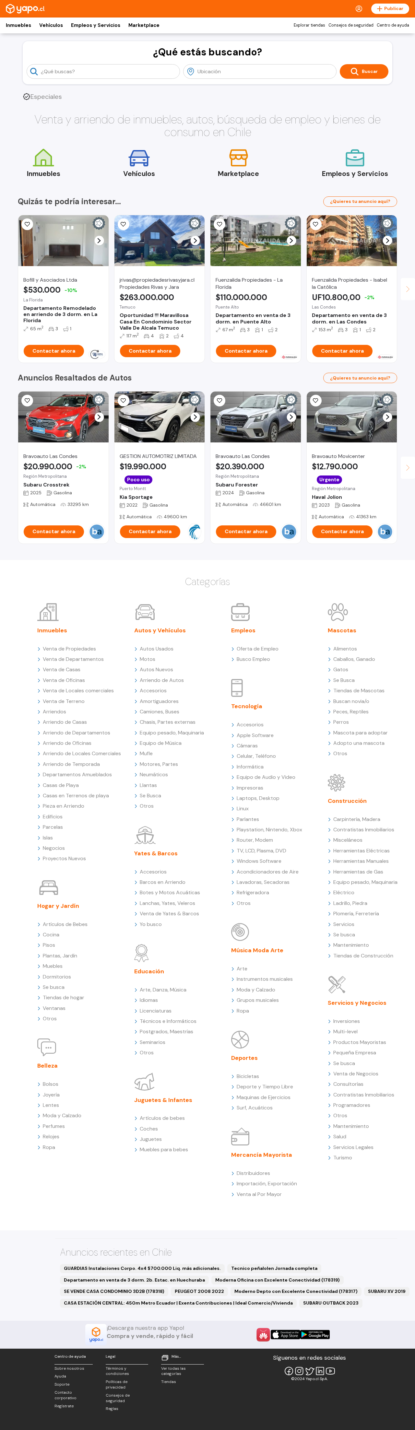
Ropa (49, 1147)
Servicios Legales (353, 1147)
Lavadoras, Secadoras (263, 882)
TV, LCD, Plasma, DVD (261, 850)
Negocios (54, 848)
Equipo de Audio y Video (266, 777)
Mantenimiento (351, 945)
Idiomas (149, 1000)
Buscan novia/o (351, 701)
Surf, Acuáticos (255, 1107)
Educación (149, 971)
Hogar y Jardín (58, 906)
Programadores (351, 1105)
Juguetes (151, 1139)
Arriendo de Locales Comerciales (82, 753)
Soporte (61, 1384)
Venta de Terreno (64, 701)
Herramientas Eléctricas (361, 850)
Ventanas (54, 1008)
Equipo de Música (161, 743)
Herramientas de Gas (358, 871)
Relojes (51, 1136)
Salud (339, 1136)
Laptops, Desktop (258, 798)
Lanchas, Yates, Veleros (167, 903)
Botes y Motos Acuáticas (170, 892)
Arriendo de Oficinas (67, 743)
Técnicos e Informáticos (168, 1021)
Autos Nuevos (156, 669)
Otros (50, 1018)
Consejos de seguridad (351, 25)
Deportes (244, 1058)
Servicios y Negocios (357, 1003)
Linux (243, 808)
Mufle (146, 753)
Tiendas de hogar (63, 997)
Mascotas (342, 630)
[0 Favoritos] (123, 224)
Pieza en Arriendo (63, 806)
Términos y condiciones (117, 1371)
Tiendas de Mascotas (359, 690)
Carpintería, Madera (356, 819)
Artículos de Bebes (65, 924)
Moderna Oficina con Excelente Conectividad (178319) (277, 1280)
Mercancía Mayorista (261, 1155)
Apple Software (255, 735)
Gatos (340, 669)
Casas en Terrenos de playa (76, 795)
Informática (250, 766)
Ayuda (60, 1376)
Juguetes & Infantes (163, 1100)
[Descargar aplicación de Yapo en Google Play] (315, 1334)
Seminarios (152, 1042)
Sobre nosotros (69, 1368)
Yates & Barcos (156, 853)
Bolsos (50, 1084)
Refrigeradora (253, 892)
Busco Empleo (253, 659)
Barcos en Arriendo (162, 882)
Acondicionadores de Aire (268, 871)
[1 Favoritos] (219, 224)
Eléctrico (343, 892)
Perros (341, 722)
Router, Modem (255, 840)
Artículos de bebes (162, 1118)
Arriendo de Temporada (71, 764)
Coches (149, 1128)
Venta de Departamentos (73, 659)
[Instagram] (299, 1371)
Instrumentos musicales (265, 979)
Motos (147, 659)
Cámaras (247, 745)
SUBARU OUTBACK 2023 (331, 1303)
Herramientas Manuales (361, 861)
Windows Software (259, 861)
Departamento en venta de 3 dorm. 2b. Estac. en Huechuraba (134, 1280)
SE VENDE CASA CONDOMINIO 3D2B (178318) (114, 1291)
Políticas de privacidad (116, 1384)
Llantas (148, 785)
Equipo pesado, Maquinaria (172, 732)
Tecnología (246, 706)
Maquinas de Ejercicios (263, 1097)
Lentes (51, 1105)
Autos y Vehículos (160, 630)
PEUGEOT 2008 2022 (199, 1291)
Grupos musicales (258, 1000)
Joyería (51, 1094)
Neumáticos (154, 774)
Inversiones (346, 1021)
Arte (242, 968)
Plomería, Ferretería (356, 913)
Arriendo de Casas (65, 722)
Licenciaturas (156, 1010)
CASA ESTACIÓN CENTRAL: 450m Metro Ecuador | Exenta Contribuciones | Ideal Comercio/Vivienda (178, 1303)
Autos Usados (156, 648)
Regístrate (64, 1406)
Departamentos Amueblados (77, 774)
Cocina (51, 934)
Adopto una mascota (359, 743)
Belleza (47, 1066)
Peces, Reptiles (351, 711)
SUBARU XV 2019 (387, 1291)
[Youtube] (330, 1371)
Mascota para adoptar (360, 732)
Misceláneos (347, 840)
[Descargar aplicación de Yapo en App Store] (285, 1334)
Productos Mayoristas (359, 1042)
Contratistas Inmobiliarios (363, 829)
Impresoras (250, 787)
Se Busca (150, 795)
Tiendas (168, 1381)
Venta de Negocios (355, 1073)
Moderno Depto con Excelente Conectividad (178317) (296, 1291)
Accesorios (153, 690)
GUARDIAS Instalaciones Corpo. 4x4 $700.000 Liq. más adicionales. (142, 1268)
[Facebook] (289, 1371)
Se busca (54, 987)
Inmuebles (18, 25)
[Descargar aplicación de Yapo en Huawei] (263, 1334)
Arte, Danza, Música (163, 989)
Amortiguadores (159, 701)
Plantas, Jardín (60, 955)
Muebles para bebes (164, 1149)
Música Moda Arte (257, 950)
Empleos (243, 630)
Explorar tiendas (309, 25)
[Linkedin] (320, 1371)
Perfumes (54, 1126)
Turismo (342, 1157)
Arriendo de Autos (162, 680)
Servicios (343, 924)
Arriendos (54, 711)
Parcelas (53, 827)
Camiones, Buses (159, 711)
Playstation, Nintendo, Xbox (269, 829)
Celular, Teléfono (256, 756)
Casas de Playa (61, 785)
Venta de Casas (61, 669)
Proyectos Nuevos (64, 858)
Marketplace (144, 25)
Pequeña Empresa (354, 1052)
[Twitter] (309, 1371)
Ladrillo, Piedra (350, 903)
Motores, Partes (159, 764)
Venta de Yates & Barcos (169, 913)
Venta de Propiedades (69, 648)
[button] (99, 240)
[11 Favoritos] (27, 224)
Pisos (49, 945)
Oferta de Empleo (258, 648)
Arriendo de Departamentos (76, 732)
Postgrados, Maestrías (166, 1031)
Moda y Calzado (62, 1115)
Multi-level (345, 1031)
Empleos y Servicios (95, 25)
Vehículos (51, 25)
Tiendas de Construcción (363, 955)
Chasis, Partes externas (168, 722)
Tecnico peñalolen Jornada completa (274, 1268)
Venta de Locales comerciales (78, 690)
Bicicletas (248, 1076)
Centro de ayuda (393, 25)
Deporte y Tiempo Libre (265, 1086)
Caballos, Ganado (354, 659)
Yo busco (151, 924)
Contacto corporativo (65, 1395)
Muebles (53, 966)
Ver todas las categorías (173, 1371)
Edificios (53, 816)
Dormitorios (57, 976)
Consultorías (348, 1084)
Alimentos (345, 648)
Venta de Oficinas (64, 680)
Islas (48, 837)
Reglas (112, 1408)
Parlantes (248, 819)
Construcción (347, 801)
